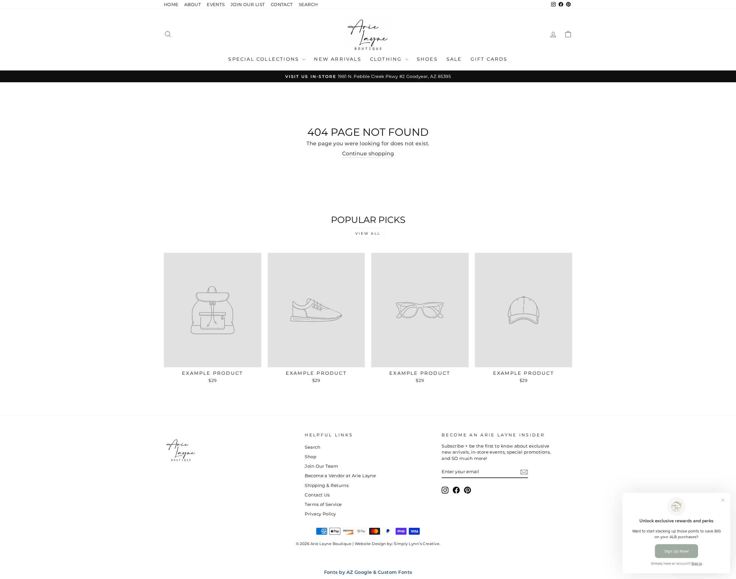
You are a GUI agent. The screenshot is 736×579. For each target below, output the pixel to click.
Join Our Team (321, 466)
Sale (454, 59)
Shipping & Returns (326, 485)
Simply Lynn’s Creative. (417, 544)
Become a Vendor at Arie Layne (340, 475)
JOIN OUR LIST (248, 4)
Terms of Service (323, 504)
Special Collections (264, 59)
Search (312, 447)
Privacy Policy (320, 514)
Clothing (387, 59)
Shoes (427, 59)
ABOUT (192, 4)
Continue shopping (368, 153)
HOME (171, 4)
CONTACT (282, 4)
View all (368, 233)
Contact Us (317, 495)
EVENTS (216, 4)
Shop (310, 456)
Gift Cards (489, 59)
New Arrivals (337, 59)
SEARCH (308, 4)
